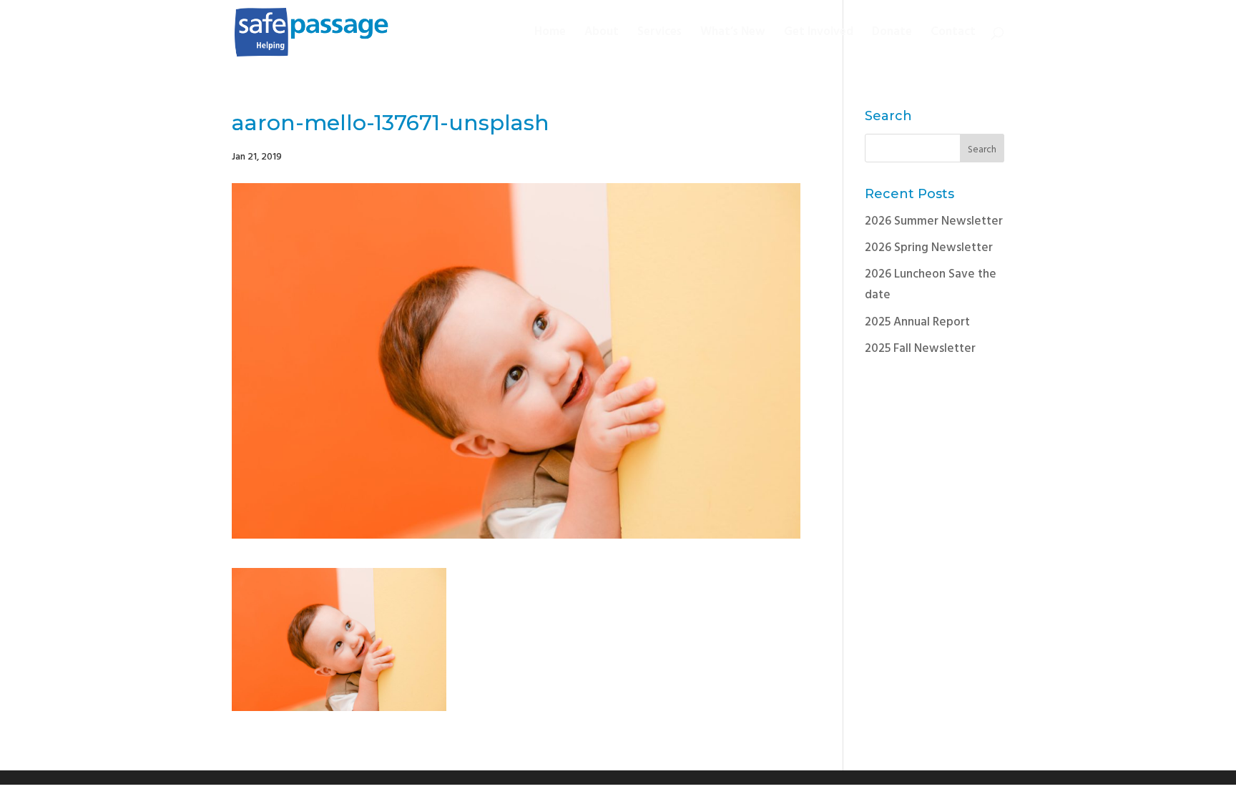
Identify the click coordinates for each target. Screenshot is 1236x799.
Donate (892, 34)
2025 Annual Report (917, 322)
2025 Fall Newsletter (920, 348)
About (601, 34)
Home (550, 34)
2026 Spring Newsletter (929, 248)
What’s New (732, 34)
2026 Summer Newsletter (934, 221)
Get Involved (818, 34)
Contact (953, 34)
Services (659, 34)
